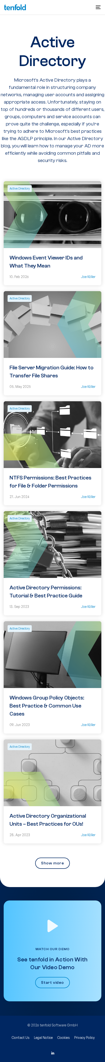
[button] (98, 7)
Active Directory (20, 188)
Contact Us (20, 1037)
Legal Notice (43, 1037)
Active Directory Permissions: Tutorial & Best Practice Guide (46, 591)
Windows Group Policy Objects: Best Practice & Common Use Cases (47, 706)
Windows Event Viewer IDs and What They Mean (46, 262)
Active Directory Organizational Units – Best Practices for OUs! (48, 820)
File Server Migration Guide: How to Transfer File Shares (52, 371)
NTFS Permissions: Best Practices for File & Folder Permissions (50, 482)
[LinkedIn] (52, 1053)
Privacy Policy (84, 1037)
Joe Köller (88, 277)
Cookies (63, 1037)
